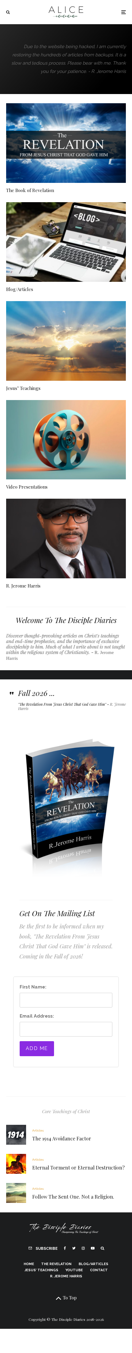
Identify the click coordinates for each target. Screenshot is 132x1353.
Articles (38, 1130)
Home (29, 1264)
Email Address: (37, 1016)
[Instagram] (83, 1248)
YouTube (74, 1270)
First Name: (33, 987)
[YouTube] (93, 1248)
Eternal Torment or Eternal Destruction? (78, 1167)
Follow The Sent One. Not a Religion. (73, 1197)
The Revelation (56, 1264)
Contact (99, 1270)
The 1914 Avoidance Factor (61, 1138)
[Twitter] (74, 1248)
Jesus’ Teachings (23, 388)
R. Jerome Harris (23, 585)
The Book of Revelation (30, 190)
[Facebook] (65, 1248)
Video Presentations (27, 486)
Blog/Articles (19, 289)
